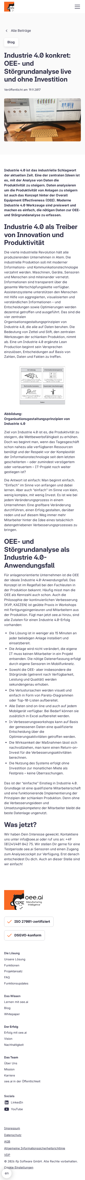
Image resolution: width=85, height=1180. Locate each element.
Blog (7, 1008)
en (7, 1173)
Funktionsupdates (16, 983)
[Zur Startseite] (9, 7)
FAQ (7, 977)
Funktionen (11, 965)
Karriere (9, 1075)
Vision (8, 1038)
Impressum (12, 1128)
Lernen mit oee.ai (16, 1002)
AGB (7, 1141)
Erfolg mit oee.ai (15, 1032)
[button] (76, 7)
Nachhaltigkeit (14, 1044)
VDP (7, 1155)
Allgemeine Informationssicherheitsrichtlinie (34, 1148)
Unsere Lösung (14, 959)
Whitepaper (12, 1014)
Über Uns (10, 1063)
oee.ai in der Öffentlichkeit (22, 1081)
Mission (9, 1069)
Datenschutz (12, 1135)
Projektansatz (13, 971)
